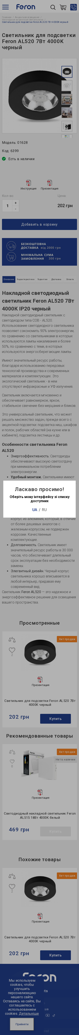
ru (44, 509)
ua (34, 509)
